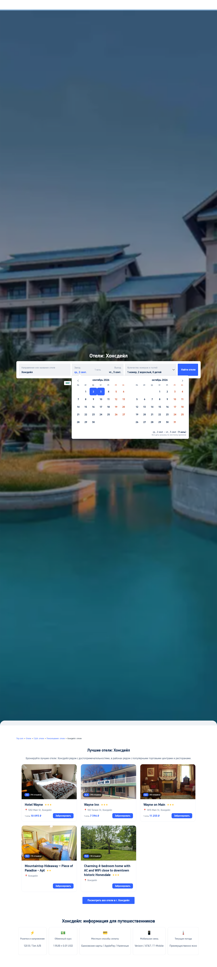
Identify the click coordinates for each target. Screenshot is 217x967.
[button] (183, 5)
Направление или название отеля (38, 367)
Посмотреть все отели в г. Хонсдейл (108, 900)
